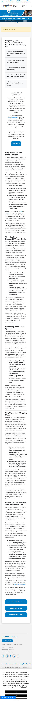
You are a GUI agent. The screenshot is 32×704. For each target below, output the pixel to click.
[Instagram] (7, 656)
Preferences (16, 700)
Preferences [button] (23, 687)
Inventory (5, 664)
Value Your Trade (16, 608)
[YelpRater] (14, 656)
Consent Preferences (8, 697)
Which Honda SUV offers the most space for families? (15, 61)
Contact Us (16, 144)
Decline (16, 696)
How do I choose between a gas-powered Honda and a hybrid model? (16, 53)
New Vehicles (5, 667)
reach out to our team (20, 584)
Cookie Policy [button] (13, 685)
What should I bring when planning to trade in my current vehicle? (15, 83)
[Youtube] (10, 656)
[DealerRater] (17, 656)
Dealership (27, 664)
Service (12, 664)
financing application (13, 117)
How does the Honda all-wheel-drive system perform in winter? (16, 75)
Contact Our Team (16, 615)
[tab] (17, 22)
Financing (19, 664)
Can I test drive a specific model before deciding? (16, 68)
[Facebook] (3, 656)
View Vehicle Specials (16, 602)
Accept (16, 692)
